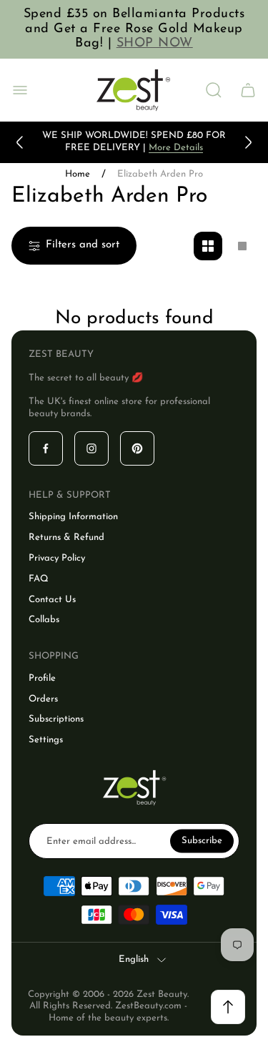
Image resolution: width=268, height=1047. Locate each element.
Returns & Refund (66, 537)
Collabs (44, 619)
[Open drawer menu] (20, 90)
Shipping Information (73, 516)
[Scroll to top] (228, 1007)
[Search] (213, 90)
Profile (42, 678)
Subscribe (202, 840)
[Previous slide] (20, 142)
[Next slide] (248, 142)
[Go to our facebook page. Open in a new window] (46, 448)
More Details (176, 147)
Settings (46, 739)
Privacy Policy (57, 558)
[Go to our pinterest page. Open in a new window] (137, 448)
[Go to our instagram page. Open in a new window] (91, 448)
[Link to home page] (134, 788)
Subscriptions (56, 719)
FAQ (39, 579)
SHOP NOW (154, 43)
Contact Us (52, 599)
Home (77, 174)
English (134, 959)
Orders (43, 699)
